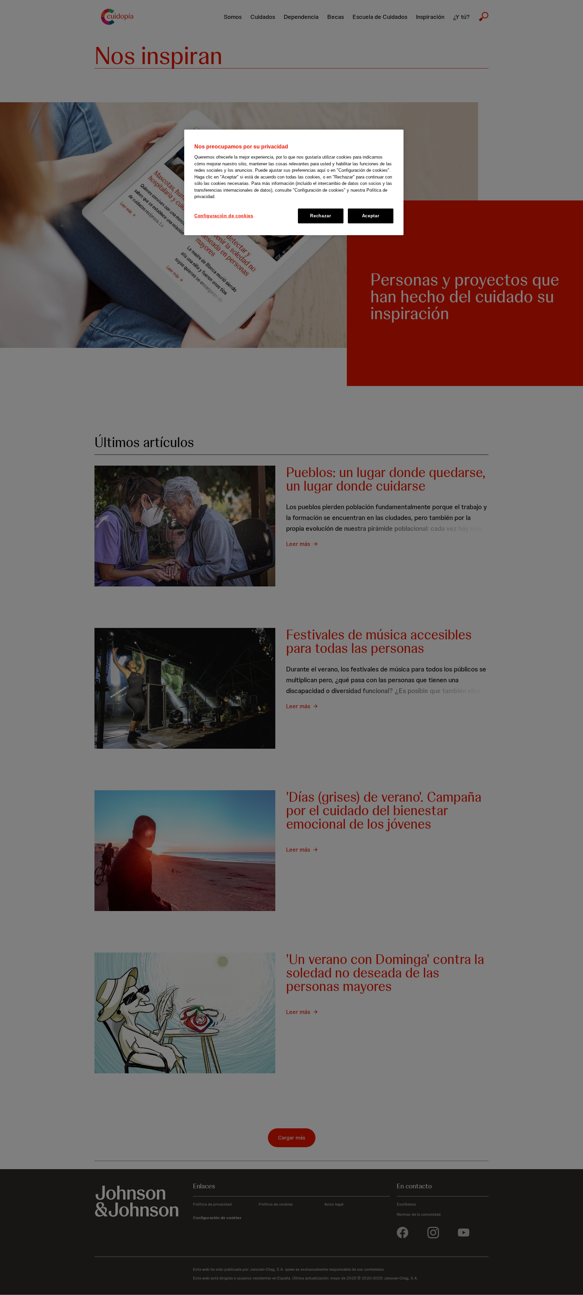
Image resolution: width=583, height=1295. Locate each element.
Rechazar (320, 215)
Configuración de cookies (223, 215)
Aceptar (371, 215)
